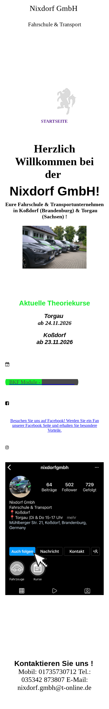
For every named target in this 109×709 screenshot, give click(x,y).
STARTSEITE (54, 121)
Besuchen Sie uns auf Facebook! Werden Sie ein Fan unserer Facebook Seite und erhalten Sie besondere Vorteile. (54, 425)
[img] (54, 62)
